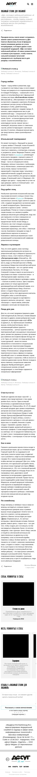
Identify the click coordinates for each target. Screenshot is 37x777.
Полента (19, 198)
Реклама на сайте (17, 772)
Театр (20, 766)
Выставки (26, 766)
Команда (7, 772)
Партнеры (27, 772)
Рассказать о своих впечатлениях (18, 707)
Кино (9, 766)
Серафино (19, 155)
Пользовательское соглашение (17, 774)
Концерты (15, 766)
